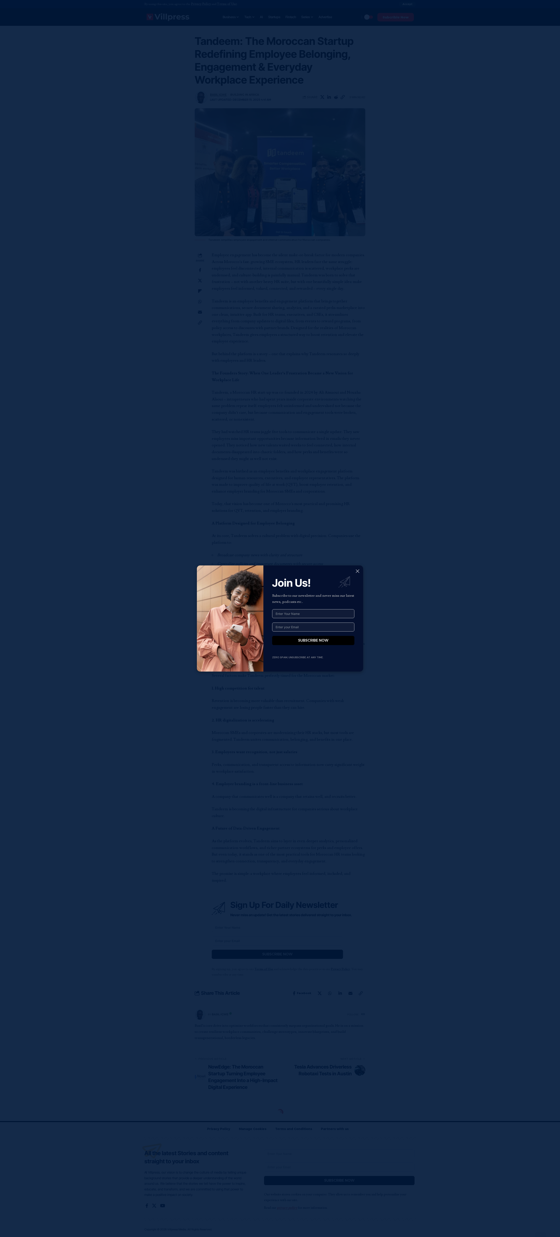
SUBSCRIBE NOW (313, 640)
